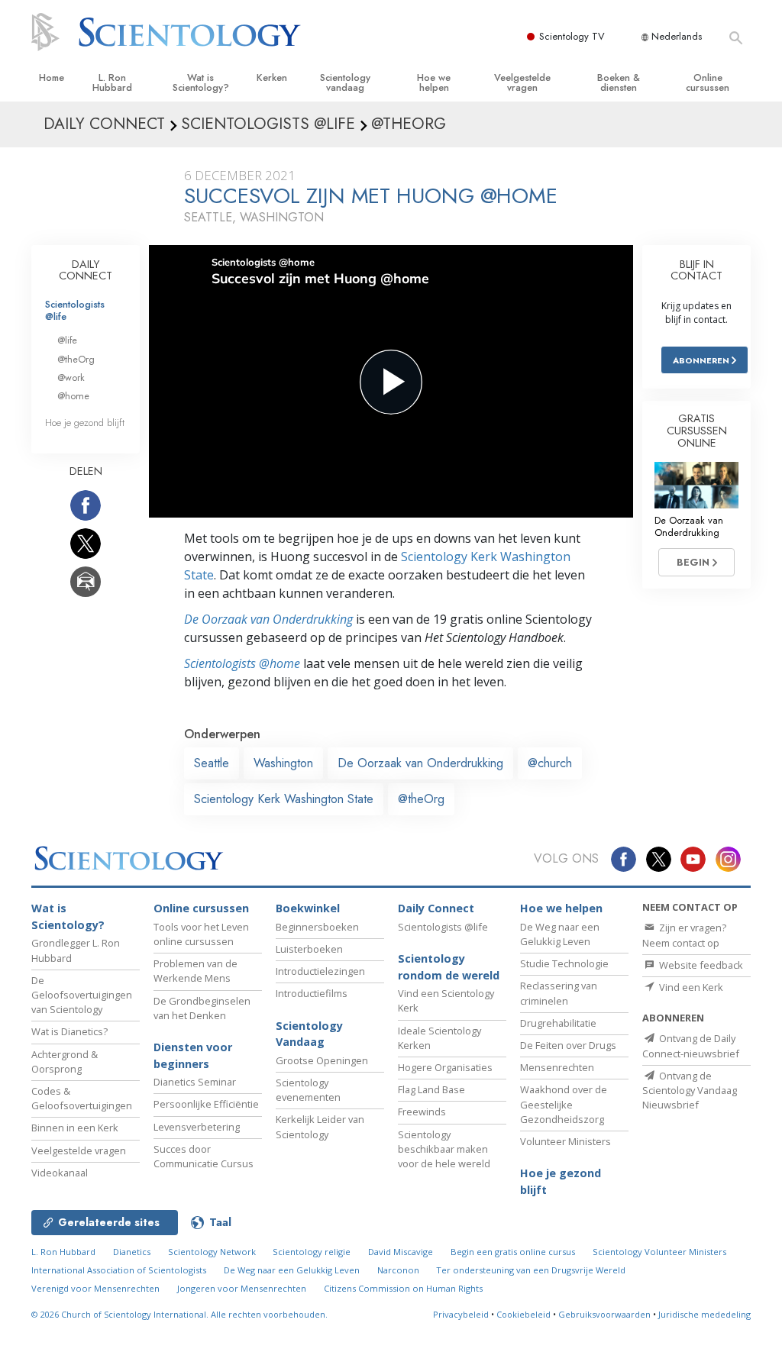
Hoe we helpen (434, 82)
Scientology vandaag (345, 82)
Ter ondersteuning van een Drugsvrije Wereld (530, 1270)
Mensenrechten (557, 1067)
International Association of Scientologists (118, 1270)
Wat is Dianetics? (69, 1031)
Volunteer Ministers (565, 1141)
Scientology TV (572, 36)
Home (51, 77)
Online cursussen (707, 82)
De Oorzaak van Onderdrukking (268, 619)
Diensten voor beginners (192, 1055)
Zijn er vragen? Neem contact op (684, 935)
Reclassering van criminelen (558, 993)
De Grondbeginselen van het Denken (201, 1008)
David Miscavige (400, 1251)
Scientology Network (212, 1251)
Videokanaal (59, 1172)
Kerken (272, 77)
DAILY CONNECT (85, 270)
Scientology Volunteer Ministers (659, 1251)
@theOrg (421, 799)
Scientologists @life (75, 310)
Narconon (398, 1270)
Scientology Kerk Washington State (283, 799)
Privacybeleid (461, 1314)
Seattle (211, 763)
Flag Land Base (431, 1089)
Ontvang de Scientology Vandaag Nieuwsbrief (689, 1090)
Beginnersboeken (317, 927)
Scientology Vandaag (309, 1034)
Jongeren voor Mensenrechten (241, 1288)
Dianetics (131, 1251)
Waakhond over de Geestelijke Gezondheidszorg (563, 1104)
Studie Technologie (564, 963)
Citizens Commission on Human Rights (403, 1288)
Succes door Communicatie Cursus (203, 1156)
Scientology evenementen (308, 1090)
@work (71, 377)
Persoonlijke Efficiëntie (206, 1104)
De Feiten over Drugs (568, 1045)
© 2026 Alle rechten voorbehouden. (179, 1314)
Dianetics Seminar (194, 1082)
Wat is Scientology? (201, 82)
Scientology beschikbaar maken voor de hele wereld (444, 1149)
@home (73, 396)
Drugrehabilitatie (558, 1023)
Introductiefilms (311, 993)
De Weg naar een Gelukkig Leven (559, 934)
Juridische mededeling (704, 1314)
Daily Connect (436, 908)
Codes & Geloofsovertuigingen (81, 1098)
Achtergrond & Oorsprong (64, 1061)
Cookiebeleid (523, 1314)
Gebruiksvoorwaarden (604, 1314)
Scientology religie (312, 1251)
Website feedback (700, 965)
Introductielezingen (320, 971)
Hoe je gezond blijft (84, 422)
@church (550, 763)
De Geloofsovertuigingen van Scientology (81, 994)
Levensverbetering (196, 1127)
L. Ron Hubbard (112, 82)
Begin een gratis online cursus (513, 1251)
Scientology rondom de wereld (448, 967)
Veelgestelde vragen (522, 82)
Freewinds (422, 1111)
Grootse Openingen (322, 1060)
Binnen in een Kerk (74, 1127)
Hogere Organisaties (445, 1067)
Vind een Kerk (690, 987)
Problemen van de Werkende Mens (195, 971)
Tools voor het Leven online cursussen (201, 934)
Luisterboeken (309, 949)
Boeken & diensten (618, 82)
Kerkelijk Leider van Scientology (320, 1126)
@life (67, 340)
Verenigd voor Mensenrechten (95, 1288)
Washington (283, 763)
